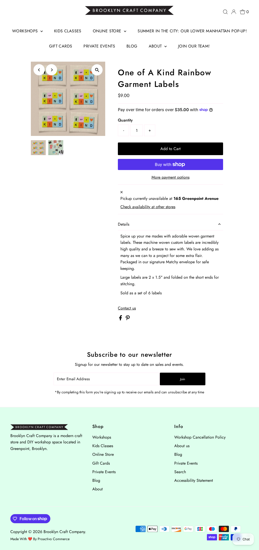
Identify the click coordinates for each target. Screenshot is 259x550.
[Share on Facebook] (121, 319)
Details (123, 224)
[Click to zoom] (97, 70)
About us (181, 446)
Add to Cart (170, 149)
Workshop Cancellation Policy (200, 437)
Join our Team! (194, 46)
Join (182, 379)
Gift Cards (60, 46)
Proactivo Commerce (54, 538)
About (156, 46)
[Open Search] (225, 12)
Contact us (127, 308)
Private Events (99, 46)
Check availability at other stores (147, 207)
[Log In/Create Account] (233, 12)
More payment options (170, 177)
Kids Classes (67, 31)
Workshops (25, 31)
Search (180, 472)
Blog (131, 46)
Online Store (108, 31)
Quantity (125, 120)
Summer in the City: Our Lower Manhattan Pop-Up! (192, 31)
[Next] (51, 70)
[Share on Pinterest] (128, 319)
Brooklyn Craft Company (64, 532)
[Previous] (39, 70)
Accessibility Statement (193, 480)
